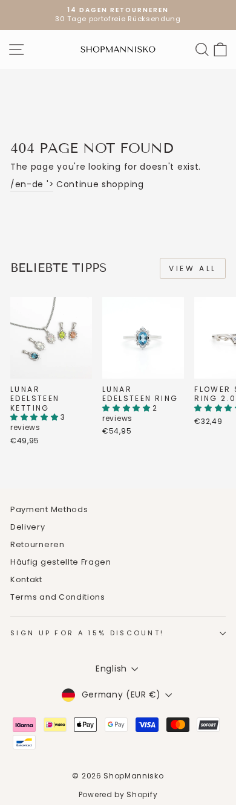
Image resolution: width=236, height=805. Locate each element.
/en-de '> (31, 184)
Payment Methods (49, 509)
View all (193, 268)
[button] (35, 417)
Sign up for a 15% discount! (87, 633)
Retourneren (37, 544)
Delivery (27, 527)
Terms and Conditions (57, 597)
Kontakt (26, 579)
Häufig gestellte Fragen (60, 562)
